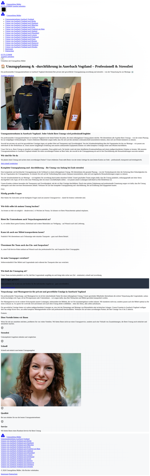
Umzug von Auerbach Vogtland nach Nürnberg (21, 45)
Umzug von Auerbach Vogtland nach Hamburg (21, 23)
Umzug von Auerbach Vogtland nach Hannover (21, 43)
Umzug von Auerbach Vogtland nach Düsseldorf (22, 33)
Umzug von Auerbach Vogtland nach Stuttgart (21, 31)
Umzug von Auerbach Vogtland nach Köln (20, 27)
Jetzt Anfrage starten (8, 287)
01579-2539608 (6, 6)
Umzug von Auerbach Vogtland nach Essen (20, 39)
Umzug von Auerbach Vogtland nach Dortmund (22, 37)
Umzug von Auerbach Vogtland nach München (21, 25)
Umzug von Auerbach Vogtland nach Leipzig (21, 35)
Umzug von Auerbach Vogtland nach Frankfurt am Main (25, 29)
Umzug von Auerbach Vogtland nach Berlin (20, 21)
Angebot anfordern (18, 6)
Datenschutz (9, 51)
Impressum (9, 49)
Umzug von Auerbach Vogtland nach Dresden (21, 47)
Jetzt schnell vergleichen (9, 163)
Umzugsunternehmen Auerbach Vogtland (19, 19)
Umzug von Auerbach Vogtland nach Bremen (21, 41)
